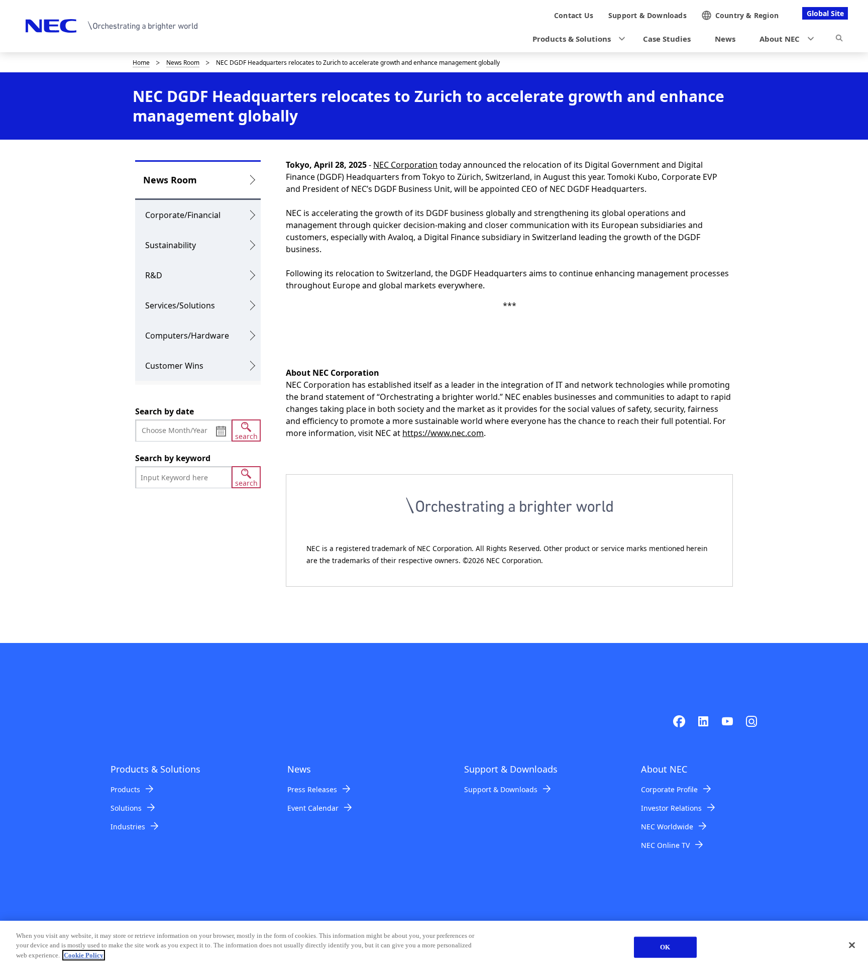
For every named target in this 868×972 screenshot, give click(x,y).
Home (141, 62)
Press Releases (312, 789)
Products (125, 789)
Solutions (126, 808)
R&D (153, 275)
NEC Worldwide (667, 826)
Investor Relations (671, 808)
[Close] (852, 945)
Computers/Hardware (187, 335)
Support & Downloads (500, 789)
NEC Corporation (405, 164)
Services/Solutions (180, 305)
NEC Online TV (665, 845)
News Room (182, 62)
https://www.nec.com (443, 433)
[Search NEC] (839, 39)
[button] (575, 39)
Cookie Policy (83, 955)
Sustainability (170, 245)
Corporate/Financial (183, 215)
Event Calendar (313, 808)
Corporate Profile (669, 789)
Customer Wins (174, 365)
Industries (128, 826)
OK (665, 947)
